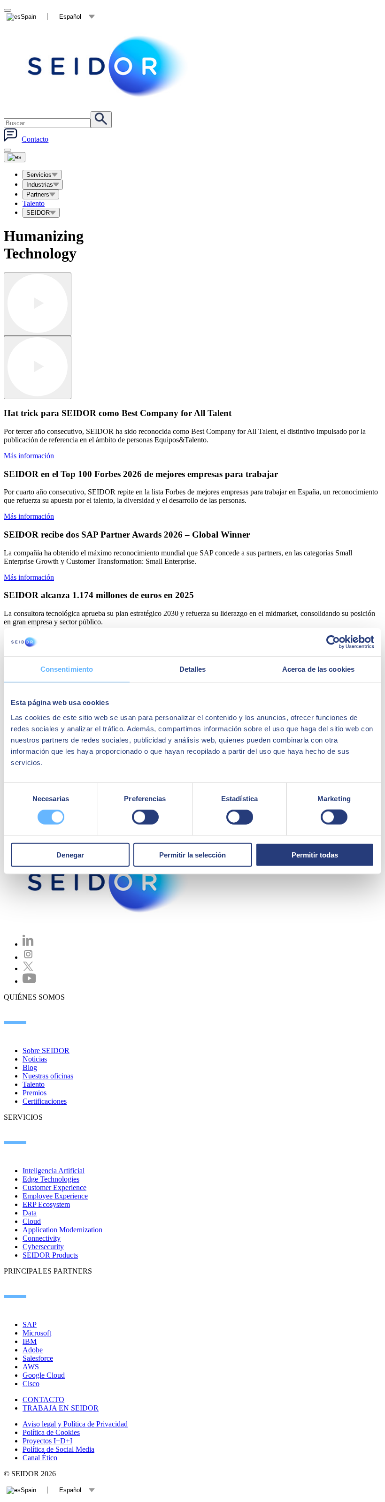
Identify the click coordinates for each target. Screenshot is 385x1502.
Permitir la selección (192, 854)
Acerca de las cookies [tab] (318, 669)
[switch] (145, 817)
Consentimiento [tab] (66, 669)
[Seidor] (109, 882)
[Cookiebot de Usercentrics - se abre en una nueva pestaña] (333, 642)
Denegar (70, 854)
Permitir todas (315, 854)
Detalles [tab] (192, 669)
